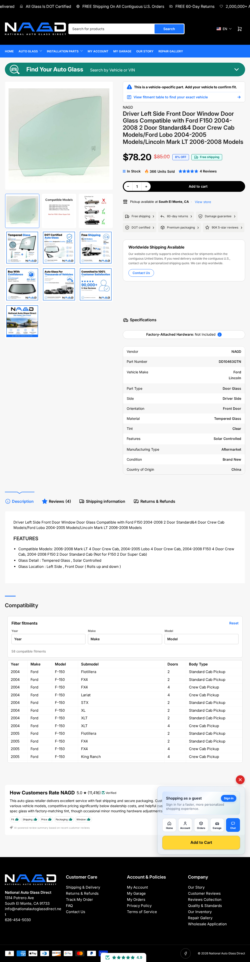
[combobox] (126, 28)
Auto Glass (28, 51)
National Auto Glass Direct (227, 953)
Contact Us (141, 273)
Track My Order (79, 899)
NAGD (128, 107)
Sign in (228, 798)
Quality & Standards (205, 905)
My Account (98, 51)
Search (169, 29)
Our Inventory (200, 911)
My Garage (122, 51)
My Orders (136, 899)
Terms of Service (142, 911)
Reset (234, 623)
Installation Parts (63, 51)
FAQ (69, 905)
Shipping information (105, 501)
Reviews (60, 501)
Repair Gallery (170, 51)
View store (202, 202)
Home (9, 51)
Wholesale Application (207, 924)
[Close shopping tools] (240, 779)
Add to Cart (201, 842)
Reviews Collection (204, 899)
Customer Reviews (204, 893)
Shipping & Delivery (83, 887)
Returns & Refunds (157, 501)
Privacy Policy (139, 905)
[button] (224, 29)
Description (23, 501)
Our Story (145, 51)
